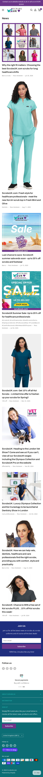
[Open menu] (3, 10)
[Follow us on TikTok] (11, 668)
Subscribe (22, 646)
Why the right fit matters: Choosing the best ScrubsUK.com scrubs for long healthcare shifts (21, 68)
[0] (39, 10)
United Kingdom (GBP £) (11, 735)
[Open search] (31, 10)
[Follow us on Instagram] (7, 668)
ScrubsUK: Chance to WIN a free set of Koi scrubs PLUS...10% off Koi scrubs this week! (21, 608)
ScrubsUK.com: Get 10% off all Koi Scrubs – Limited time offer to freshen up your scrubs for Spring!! (20, 394)
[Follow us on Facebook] (3, 668)
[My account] (35, 10)
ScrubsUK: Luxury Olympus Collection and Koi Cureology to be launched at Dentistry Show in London (21, 507)
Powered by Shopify (8, 773)
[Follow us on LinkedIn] (14, 668)
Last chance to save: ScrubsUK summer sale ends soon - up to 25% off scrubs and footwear (21, 258)
